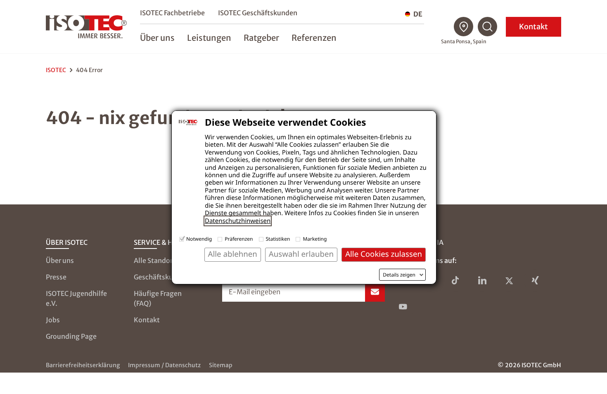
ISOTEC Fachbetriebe (172, 13)
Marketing (315, 238)
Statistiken (278, 238)
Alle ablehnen (232, 254)
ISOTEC (56, 70)
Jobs (53, 320)
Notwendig (199, 238)
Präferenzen (239, 238)
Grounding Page (71, 336)
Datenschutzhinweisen (237, 221)
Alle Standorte (156, 260)
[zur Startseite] (86, 26)
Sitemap (220, 365)
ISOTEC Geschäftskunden (257, 13)
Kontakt (533, 26)
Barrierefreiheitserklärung (83, 365)
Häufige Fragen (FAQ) (158, 298)
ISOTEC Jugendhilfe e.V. (76, 298)
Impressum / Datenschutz (164, 365)
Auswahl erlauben (301, 254)
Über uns (60, 260)
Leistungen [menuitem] (209, 38)
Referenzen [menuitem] (314, 38)
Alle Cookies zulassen (383, 254)
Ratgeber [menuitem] (261, 38)
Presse (56, 277)
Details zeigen (399, 275)
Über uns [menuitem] (157, 38)
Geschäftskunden (161, 277)
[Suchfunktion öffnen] (488, 27)
